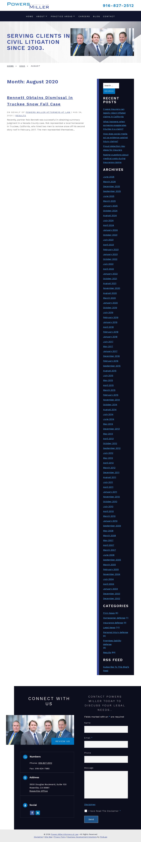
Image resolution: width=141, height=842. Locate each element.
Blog (96, 16)
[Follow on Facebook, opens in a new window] (32, 813)
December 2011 (111, 472)
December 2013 (111, 428)
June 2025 (108, 196)
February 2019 (110, 317)
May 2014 (108, 424)
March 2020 (109, 298)
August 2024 (110, 215)
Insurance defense (113, 622)
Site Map (48, 837)
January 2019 (110, 322)
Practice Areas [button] (62, 16)
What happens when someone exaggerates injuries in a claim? (114, 125)
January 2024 (110, 230)
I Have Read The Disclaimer (104, 811)
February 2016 (110, 361)
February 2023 (111, 249)
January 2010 (110, 521)
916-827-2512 (118, 5)
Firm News (109, 613)
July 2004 (108, 579)
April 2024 (108, 225)
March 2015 (109, 390)
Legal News (109, 627)
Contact (109, 16)
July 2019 (108, 312)
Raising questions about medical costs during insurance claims (115, 158)
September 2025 (112, 191)
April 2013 (108, 438)
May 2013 (108, 433)
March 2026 (109, 181)
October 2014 (110, 404)
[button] (138, 822)
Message (88, 768)
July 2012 (108, 453)
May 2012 (108, 458)
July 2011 (108, 482)
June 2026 (108, 176)
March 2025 (109, 201)
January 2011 (110, 492)
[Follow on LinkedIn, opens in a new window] (38, 813)
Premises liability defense (112, 642)
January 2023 (110, 254)
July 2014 (108, 414)
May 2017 (108, 346)
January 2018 (110, 336)
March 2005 (109, 564)
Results (20, 115)
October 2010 (110, 501)
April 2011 (108, 487)
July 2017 (108, 341)
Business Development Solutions (82, 837)
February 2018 (110, 332)
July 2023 (108, 239)
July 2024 (108, 220)
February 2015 (110, 395)
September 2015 (111, 366)
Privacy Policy (60, 837)
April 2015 (108, 385)
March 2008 (109, 535)
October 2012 (110, 443)
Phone (87, 753)
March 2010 (109, 516)
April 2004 (108, 584)
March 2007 (109, 550)
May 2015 (108, 380)
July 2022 (108, 264)
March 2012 (109, 467)
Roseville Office (38, 791)
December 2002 (111, 598)
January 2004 (110, 588)
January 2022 (110, 273)
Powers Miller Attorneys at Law (48, 112)
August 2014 (109, 409)
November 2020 (111, 288)
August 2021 (109, 283)
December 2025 (111, 186)
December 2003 (111, 593)
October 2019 (110, 307)
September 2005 (112, 559)
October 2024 (110, 210)
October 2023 (110, 235)
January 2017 (110, 351)
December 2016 (111, 356)
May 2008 (108, 530)
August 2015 (109, 370)
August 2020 (110, 293)
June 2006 (108, 555)
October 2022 (110, 259)
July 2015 (108, 375)
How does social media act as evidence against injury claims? (115, 137)
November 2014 (111, 399)
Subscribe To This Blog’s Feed (116, 669)
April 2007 (108, 545)
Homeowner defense (114, 618)
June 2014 (108, 419)
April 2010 (108, 511)
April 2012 (108, 462)
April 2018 (108, 327)
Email (88, 738)
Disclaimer (90, 804)
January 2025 (110, 206)
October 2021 (110, 278)
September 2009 (112, 525)
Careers (84, 16)
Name (87, 723)
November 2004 (111, 574)
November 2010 (111, 496)
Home (29, 16)
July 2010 (108, 506)
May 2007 (108, 540)
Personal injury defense (115, 632)
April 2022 (108, 269)
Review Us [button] (62, 741)
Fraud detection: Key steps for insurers (114, 148)
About (40, 16)
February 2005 (111, 569)
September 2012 (111, 448)
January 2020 (110, 302)
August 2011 (109, 477)
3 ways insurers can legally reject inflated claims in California (114, 113)
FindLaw (103, 837)
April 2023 (108, 244)
